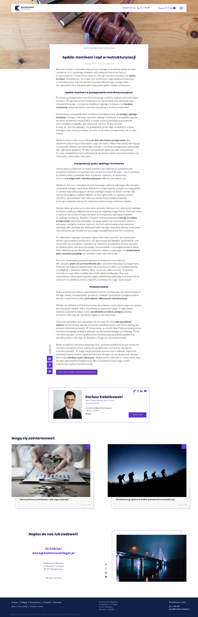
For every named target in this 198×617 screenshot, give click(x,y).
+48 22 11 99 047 (92, 411)
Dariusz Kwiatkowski (106, 64)
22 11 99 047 (145, 8)
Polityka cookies (36, 607)
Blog (13, 607)
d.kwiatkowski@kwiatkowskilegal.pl (98, 408)
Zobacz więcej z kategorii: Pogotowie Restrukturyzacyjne (77, 372)
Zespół (47, 602)
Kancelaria (35, 602)
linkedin (88, 414)
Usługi (24, 602)
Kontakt (57, 602)
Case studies (23, 607)
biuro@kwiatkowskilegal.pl (53, 553)
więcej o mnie (137, 415)
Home (15, 602)
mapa (61, 569)
